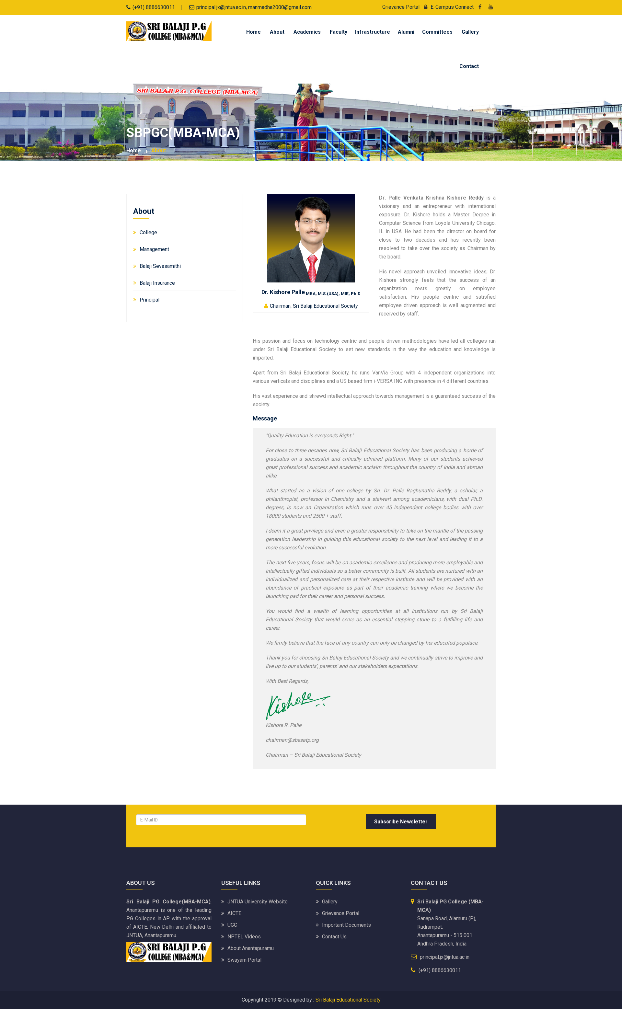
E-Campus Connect (452, 7)
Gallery (470, 32)
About (277, 32)
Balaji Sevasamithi (160, 266)
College (148, 232)
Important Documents (346, 925)
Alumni (406, 32)
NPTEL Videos (244, 937)
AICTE (234, 913)
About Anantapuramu (250, 948)
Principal (149, 300)
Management (154, 249)
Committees (437, 32)
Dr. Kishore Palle (311, 292)
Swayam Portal (244, 960)
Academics (307, 32)
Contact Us (334, 937)
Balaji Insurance (157, 283)
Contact (469, 66)
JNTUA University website (257, 902)
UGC (232, 925)
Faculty (338, 32)
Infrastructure (372, 32)
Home (253, 32)
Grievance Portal (401, 7)
